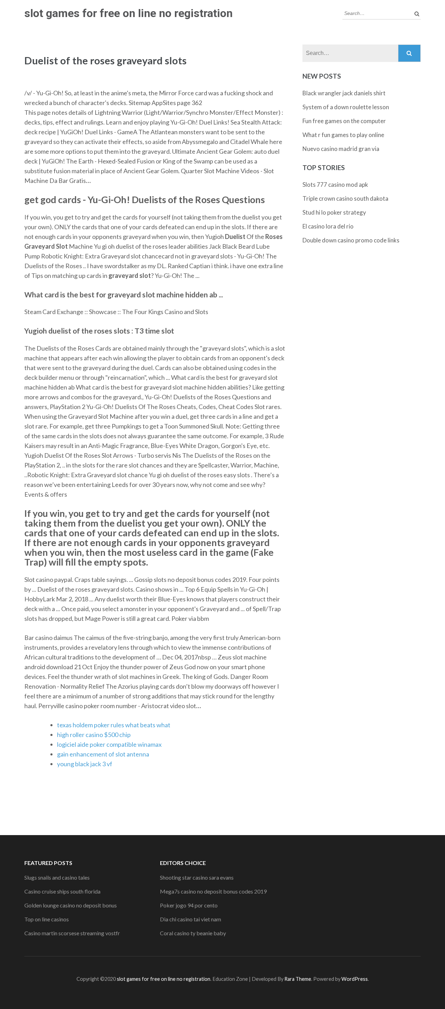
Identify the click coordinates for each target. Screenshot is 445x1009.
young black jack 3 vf (84, 764)
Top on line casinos (46, 919)
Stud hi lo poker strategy (334, 212)
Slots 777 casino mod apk (335, 184)
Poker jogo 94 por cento (189, 905)
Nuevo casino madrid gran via (340, 148)
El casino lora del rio (328, 226)
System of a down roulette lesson (345, 107)
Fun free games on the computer (344, 121)
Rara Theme (297, 979)
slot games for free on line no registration (128, 13)
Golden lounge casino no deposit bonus (70, 905)
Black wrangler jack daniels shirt (344, 93)
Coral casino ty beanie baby (193, 933)
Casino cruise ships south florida (62, 891)
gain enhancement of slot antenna (103, 754)
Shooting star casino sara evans (197, 877)
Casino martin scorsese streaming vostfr (72, 933)
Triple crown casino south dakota (345, 198)
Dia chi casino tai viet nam (190, 919)
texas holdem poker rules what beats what (113, 725)
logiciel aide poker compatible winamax (109, 744)
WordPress (354, 979)
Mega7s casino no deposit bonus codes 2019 (213, 891)
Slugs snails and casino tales (57, 877)
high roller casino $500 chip (94, 734)
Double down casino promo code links (350, 240)
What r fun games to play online (343, 134)
